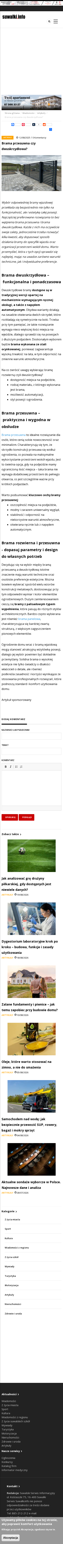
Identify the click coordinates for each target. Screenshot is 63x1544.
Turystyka (10, 1276)
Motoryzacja (11, 1285)
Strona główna (12, 113)
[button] (5, 766)
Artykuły (41, 113)
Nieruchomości (13, 1304)
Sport (8, 1229)
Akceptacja (10, 1537)
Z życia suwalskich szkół (16, 1421)
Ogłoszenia (8, 1458)
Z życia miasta (12, 1220)
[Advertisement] (31, 61)
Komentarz (8, 760)
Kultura (9, 1238)
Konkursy (7, 1462)
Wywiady (9, 1266)
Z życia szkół (12, 1257)
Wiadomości (28, 113)
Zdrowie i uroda (13, 1314)
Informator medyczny (15, 1470)
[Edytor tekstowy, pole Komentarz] (31, 792)
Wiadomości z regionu (17, 1248)
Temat (5, 745)
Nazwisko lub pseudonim (15, 729)
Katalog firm (9, 1466)
